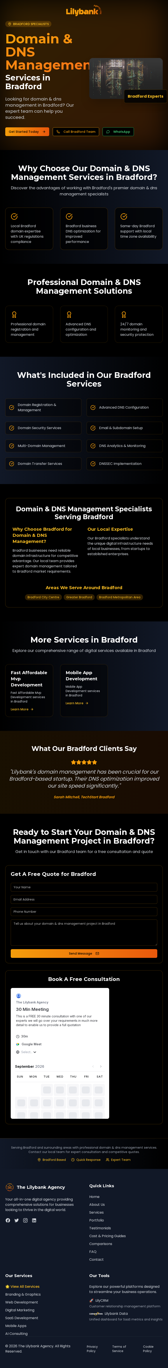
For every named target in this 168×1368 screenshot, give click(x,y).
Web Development (21, 1302)
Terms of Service (119, 1348)
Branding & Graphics (23, 1294)
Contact (96, 1259)
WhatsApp (121, 132)
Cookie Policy (148, 1348)
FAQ (92, 1251)
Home (94, 1196)
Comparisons (100, 1243)
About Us (97, 1204)
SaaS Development (21, 1317)
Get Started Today (24, 132)
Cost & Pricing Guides (107, 1235)
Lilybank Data (116, 1313)
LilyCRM (98, 1300)
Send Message (80, 953)
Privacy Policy (92, 1348)
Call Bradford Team (79, 132)
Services (96, 1212)
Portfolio (96, 1220)
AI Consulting (16, 1333)
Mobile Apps (15, 1325)
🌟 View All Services (22, 1286)
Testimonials (100, 1228)
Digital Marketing (19, 1310)
